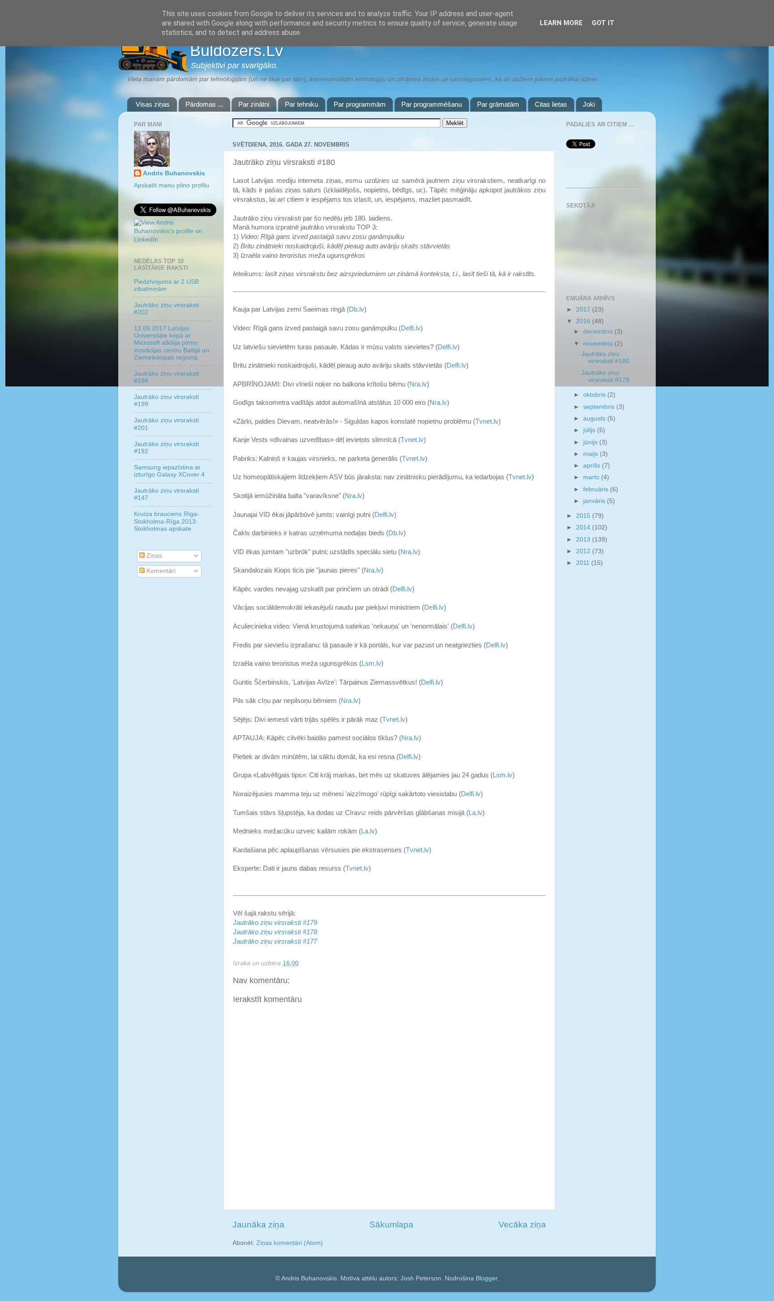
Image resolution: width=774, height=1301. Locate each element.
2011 (583, 562)
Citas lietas (551, 104)
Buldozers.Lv (236, 50)
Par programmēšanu (431, 104)
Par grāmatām (498, 104)
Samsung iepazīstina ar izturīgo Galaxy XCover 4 (169, 471)
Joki (589, 104)
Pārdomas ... (204, 104)
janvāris (595, 501)
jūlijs (590, 430)
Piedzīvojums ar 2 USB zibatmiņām (166, 285)
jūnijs (591, 442)
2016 (584, 321)
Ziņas (153, 555)
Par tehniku (301, 104)
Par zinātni (253, 104)
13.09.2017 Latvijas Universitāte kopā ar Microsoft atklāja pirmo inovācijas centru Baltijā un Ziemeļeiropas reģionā (171, 343)
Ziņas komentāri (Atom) (289, 1243)
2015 (584, 515)
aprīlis (592, 465)
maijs (591, 454)
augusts (595, 418)
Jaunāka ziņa (258, 1224)
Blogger (486, 1278)
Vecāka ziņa (522, 1224)
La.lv (475, 812)
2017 (584, 309)
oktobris (595, 394)
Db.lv (356, 309)
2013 (584, 539)
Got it (603, 23)
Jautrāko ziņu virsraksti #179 (605, 376)
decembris (599, 331)
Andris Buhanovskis (174, 173)
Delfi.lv (411, 328)
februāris (596, 489)
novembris (599, 343)
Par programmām (360, 104)
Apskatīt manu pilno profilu (171, 185)
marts (592, 477)
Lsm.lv (371, 663)
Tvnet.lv (487, 421)
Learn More (561, 23)
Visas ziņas (153, 104)
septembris (599, 406)
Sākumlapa (391, 1224)
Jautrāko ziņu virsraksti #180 (605, 357)
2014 (584, 527)
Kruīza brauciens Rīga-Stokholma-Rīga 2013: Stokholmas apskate (166, 521)
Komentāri (160, 571)
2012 (584, 551)
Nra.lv (418, 384)
